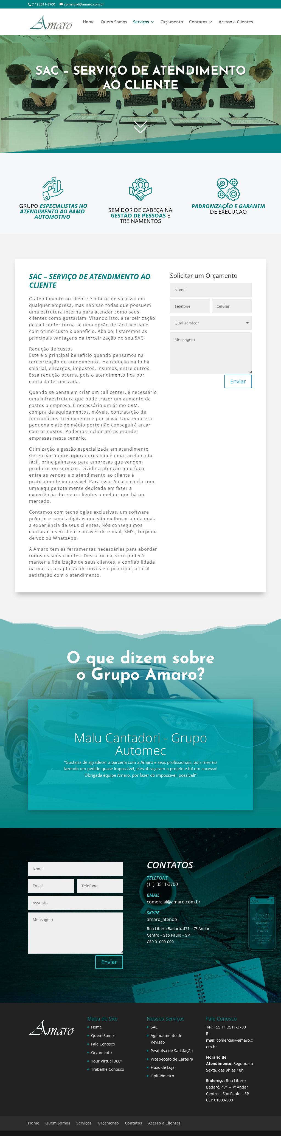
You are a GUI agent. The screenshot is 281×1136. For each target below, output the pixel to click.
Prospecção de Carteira (172, 1059)
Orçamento (172, 22)
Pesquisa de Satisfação (172, 1050)
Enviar (238, 381)
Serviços (141, 22)
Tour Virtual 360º (106, 1061)
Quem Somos (114, 22)
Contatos (198, 22)
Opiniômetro (162, 1075)
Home (89, 22)
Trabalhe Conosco (107, 1069)
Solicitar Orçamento (140, 104)
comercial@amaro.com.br (174, 902)
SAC (154, 1027)
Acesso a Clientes (236, 22)
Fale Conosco (103, 1044)
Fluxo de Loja (163, 1067)
